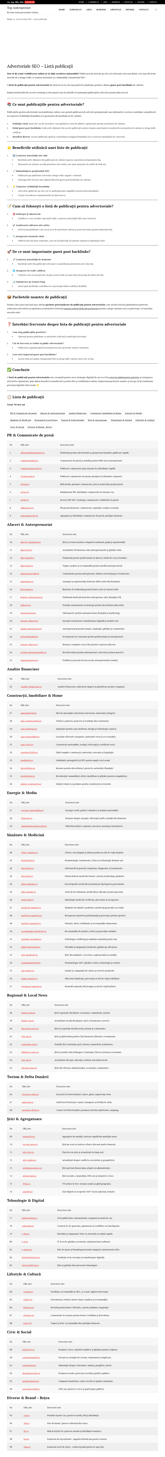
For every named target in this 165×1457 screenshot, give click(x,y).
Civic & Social (17, 426)
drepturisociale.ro (31, 1373)
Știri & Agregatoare (97, 420)
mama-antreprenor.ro (31, 628)
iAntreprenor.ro (28, 612)
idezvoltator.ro (28, 768)
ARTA (105, 2)
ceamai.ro (28, 1291)
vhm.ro (27, 1446)
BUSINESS (116, 2)
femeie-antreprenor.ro (31, 597)
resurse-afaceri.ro (29, 644)
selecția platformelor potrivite (124, 377)
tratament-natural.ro (31, 986)
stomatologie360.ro (30, 962)
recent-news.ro (30, 1144)
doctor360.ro (27, 868)
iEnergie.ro (26, 818)
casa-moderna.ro (29, 728)
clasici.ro (27, 1299)
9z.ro (26, 1431)
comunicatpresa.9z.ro (31, 468)
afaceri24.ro (26, 549)
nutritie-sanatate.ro (31, 923)
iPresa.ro (25, 484)
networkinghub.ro (29, 636)
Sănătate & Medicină (20, 420)
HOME (81, 2)
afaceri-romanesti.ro (30, 542)
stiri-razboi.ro (29, 1160)
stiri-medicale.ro (29, 954)
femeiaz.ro (28, 1307)
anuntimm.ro (26, 581)
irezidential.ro (28, 776)
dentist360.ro (27, 860)
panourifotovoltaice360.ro (34, 826)
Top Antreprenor (19, 8)
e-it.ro (25, 1241)
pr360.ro (25, 499)
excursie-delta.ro (30, 1094)
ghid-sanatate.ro (29, 883)
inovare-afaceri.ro (29, 620)
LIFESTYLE (128, 2)
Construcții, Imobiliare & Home (106, 413)
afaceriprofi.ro (27, 557)
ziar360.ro (28, 1191)
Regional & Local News (46, 420)
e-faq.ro (25, 1233)
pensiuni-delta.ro (30, 1110)
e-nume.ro (27, 1249)
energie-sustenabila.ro (32, 810)
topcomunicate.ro (29, 515)
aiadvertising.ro (29, 1218)
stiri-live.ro (28, 1152)
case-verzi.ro (27, 744)
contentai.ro (28, 1225)
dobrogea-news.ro (30, 1052)
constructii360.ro (29, 752)
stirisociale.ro (29, 1175)
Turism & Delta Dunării (72, 420)
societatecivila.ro (30, 1388)
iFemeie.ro (28, 1315)
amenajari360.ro (29, 713)
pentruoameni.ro (30, 1381)
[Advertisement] (82, 42)
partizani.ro (27, 1102)
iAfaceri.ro (25, 605)
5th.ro (26, 1423)
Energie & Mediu (133, 413)
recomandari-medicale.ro (33, 931)
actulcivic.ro (28, 1349)
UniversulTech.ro (30, 1265)
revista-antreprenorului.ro (33, 652)
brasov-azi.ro (27, 1020)
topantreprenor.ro (29, 660)
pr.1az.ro (25, 492)
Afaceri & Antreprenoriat (52, 413)
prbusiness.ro (27, 507)
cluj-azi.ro (26, 1036)
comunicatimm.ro (29, 460)
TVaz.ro (26, 1183)
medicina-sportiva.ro (31, 915)
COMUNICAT (93, 2)
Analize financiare (78, 413)
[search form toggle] (156, 9)
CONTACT (153, 2)
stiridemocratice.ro (32, 1167)
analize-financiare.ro (31, 686)
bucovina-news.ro (30, 1028)
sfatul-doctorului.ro (30, 946)
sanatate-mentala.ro (31, 939)
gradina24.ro (27, 760)
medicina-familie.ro (31, 907)
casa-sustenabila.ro (30, 736)
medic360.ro (27, 899)
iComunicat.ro (28, 476)
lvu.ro (26, 1438)
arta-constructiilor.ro (31, 720)
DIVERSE (141, 2)
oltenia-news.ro (29, 1067)
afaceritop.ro (26, 565)
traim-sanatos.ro (29, 978)
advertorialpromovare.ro (33, 452)
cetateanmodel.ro (31, 1357)
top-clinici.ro (27, 970)
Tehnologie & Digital (121, 420)
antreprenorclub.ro (29, 573)
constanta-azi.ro (29, 1044)
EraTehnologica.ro (31, 1257)
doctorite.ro (27, 876)
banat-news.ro (28, 1012)
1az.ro (26, 1415)
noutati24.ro (29, 1136)
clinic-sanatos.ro (29, 852)
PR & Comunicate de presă (23, 413)
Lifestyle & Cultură (145, 420)
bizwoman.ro (26, 589)
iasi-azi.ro (26, 1060)
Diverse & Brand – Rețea (40, 426)
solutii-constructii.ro (31, 783)
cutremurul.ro (29, 1365)
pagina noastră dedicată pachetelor (81, 308)
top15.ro (27, 1323)
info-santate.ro (28, 891)
